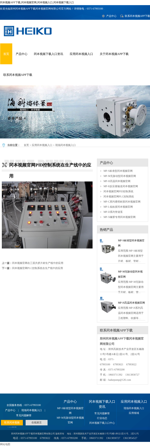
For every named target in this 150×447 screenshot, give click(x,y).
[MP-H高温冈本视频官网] (108, 316)
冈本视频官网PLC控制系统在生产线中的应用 (37, 268)
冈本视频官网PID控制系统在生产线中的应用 (75, 111)
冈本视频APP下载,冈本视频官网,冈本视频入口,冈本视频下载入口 (37, 2)
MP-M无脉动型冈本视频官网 (120, 176)
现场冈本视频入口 (65, 145)
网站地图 (5, 444)
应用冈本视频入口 (81, 53)
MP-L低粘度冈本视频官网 (118, 206)
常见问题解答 (23, 415)
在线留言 (36, 422)
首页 (6, 53)
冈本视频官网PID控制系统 (118, 191)
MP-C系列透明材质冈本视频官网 (122, 201)
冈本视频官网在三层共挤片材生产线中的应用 (37, 263)
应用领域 (134, 413)
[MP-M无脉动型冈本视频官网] (108, 287)
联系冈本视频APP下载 (137, 16)
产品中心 (111, 16)
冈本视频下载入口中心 (102, 423)
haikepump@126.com (119, 380)
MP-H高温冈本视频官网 (117, 181)
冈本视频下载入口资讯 (48, 53)
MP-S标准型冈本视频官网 (118, 171)
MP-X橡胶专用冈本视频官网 (120, 217)
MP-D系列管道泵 (113, 212)
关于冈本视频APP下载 (114, 53)
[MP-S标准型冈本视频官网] (108, 259)
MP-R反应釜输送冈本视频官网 (121, 186)
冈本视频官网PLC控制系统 (119, 196)
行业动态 (102, 418)
